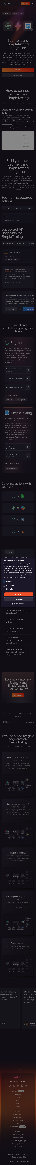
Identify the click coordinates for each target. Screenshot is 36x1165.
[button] (18, 604)
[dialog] (18, 582)
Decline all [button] (19, 599)
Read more (23, 577)
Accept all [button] (18, 594)
